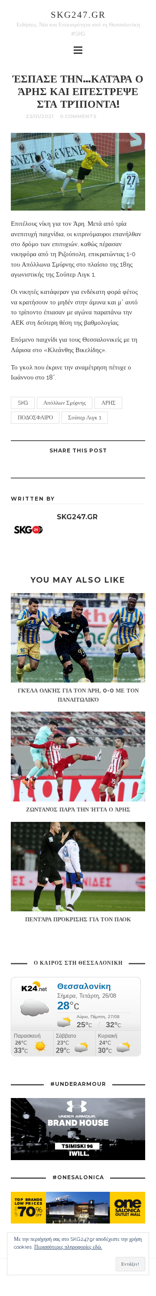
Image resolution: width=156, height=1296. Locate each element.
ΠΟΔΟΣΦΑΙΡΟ (35, 417)
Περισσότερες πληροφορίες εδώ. (68, 1247)
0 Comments (78, 116)
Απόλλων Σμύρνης (64, 402)
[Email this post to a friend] (45, 468)
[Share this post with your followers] (88, 468)
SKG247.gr (78, 15)
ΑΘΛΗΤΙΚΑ (117, 116)
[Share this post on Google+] (66, 468)
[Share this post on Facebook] (110, 468)
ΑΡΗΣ (108, 402)
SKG (23, 402)
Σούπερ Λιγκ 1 (84, 417)
